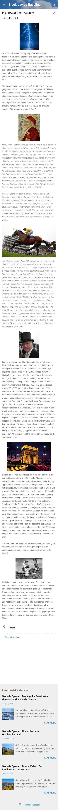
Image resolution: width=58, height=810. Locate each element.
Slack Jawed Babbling (25, 5)
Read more (50, 723)
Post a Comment (12, 637)
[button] (54, 14)
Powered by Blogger (31, 805)
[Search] (54, 5)
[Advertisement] (29, 660)
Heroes (12, 628)
